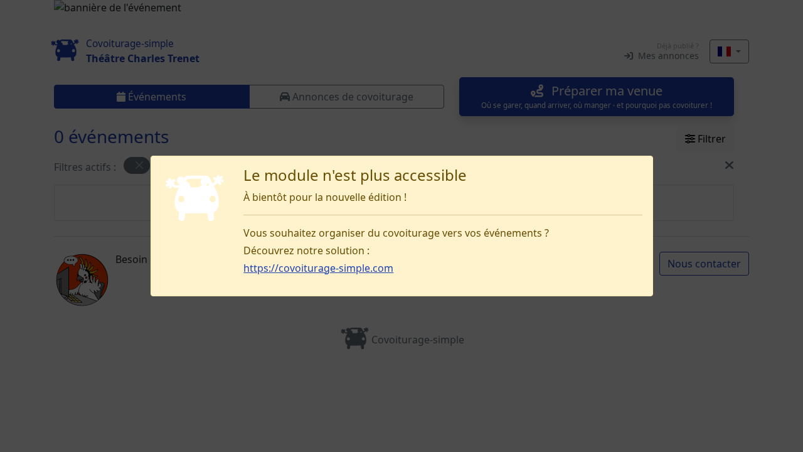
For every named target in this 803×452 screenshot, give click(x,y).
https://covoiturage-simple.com (318, 268)
